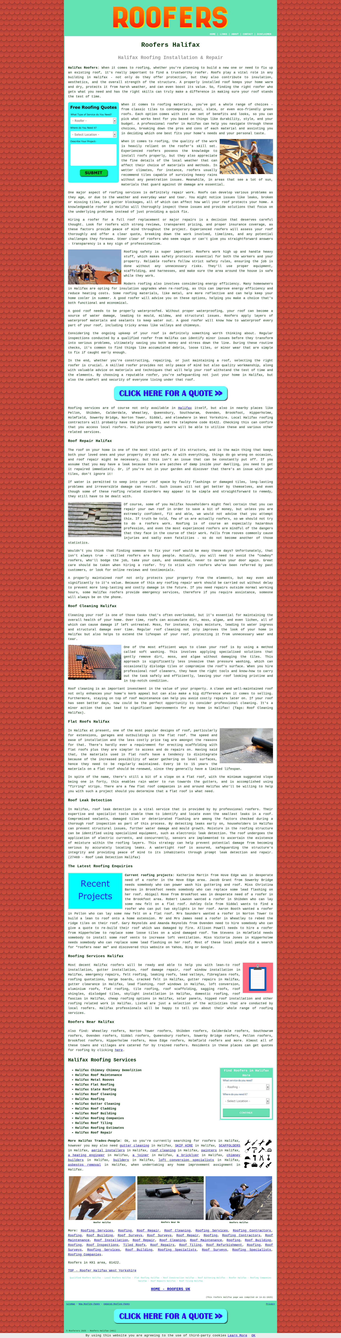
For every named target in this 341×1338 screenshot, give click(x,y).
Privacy (270, 1304)
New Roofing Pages (89, 1304)
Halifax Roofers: (83, 68)
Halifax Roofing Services (102, 1060)
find (83, 1031)
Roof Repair (148, 1230)
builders (121, 1160)
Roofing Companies (84, 1254)
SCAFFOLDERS (229, 1145)
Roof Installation (111, 1240)
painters (209, 1150)
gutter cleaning (134, 1145)
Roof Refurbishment (224, 1245)
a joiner (140, 1155)
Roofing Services (97, 1230)
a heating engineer (86, 1155)
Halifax (185, 408)
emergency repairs (102, 974)
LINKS (223, 34)
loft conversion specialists (186, 1160)
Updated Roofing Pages (117, 1304)
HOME (212, 34)
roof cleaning (163, 1150)
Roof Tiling (190, 1245)
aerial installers (108, 1150)
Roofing (125, 1230)
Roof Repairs (162, 1245)
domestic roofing (211, 994)
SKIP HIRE (184, 1145)
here (119, 1050)
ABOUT (235, 34)
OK (253, 1335)
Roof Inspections (102, 1245)
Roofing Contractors (252, 1230)
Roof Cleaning (177, 1230)
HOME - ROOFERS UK (170, 1289)
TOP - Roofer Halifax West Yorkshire (102, 1270)
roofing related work (88, 1003)
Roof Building (99, 1235)
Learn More (237, 1335)
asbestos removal (84, 1165)
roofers (117, 965)
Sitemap (70, 1304)
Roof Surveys (130, 1235)
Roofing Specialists (177, 1250)
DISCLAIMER (264, 34)
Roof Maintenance (206, 1240)
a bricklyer (188, 1155)
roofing (83, 1050)
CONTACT (248, 34)
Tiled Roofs (134, 1245)
